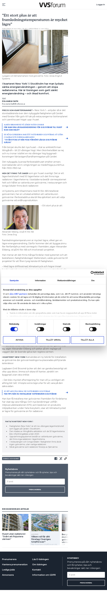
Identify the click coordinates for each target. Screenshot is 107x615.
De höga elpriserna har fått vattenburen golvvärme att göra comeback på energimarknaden (33, 138)
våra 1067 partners (18, 294)
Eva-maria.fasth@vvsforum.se (13, 104)
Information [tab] (40, 280)
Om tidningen (39, 564)
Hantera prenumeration (15, 564)
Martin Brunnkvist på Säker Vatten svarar (33, 127)
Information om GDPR (44, 575)
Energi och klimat (11, 459)
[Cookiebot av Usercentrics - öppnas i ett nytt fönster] (92, 273)
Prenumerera (9, 559)
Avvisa (19, 340)
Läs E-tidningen (40, 559)
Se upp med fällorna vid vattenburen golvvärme (30, 392)
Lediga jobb (8, 570)
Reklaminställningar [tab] (66, 280)
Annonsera (8, 575)
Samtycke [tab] (14, 280)
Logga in (100, 4)
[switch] (40, 329)
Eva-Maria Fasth (10, 101)
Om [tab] (92, 280)
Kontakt (36, 570)
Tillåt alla (87, 340)
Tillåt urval (53, 340)
